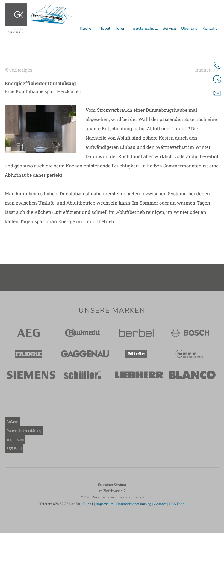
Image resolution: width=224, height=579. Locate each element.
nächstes (205, 70)
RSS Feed (14, 448)
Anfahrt (12, 421)
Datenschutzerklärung (23, 430)
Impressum (15, 439)
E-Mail (88, 503)
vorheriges (20, 70)
